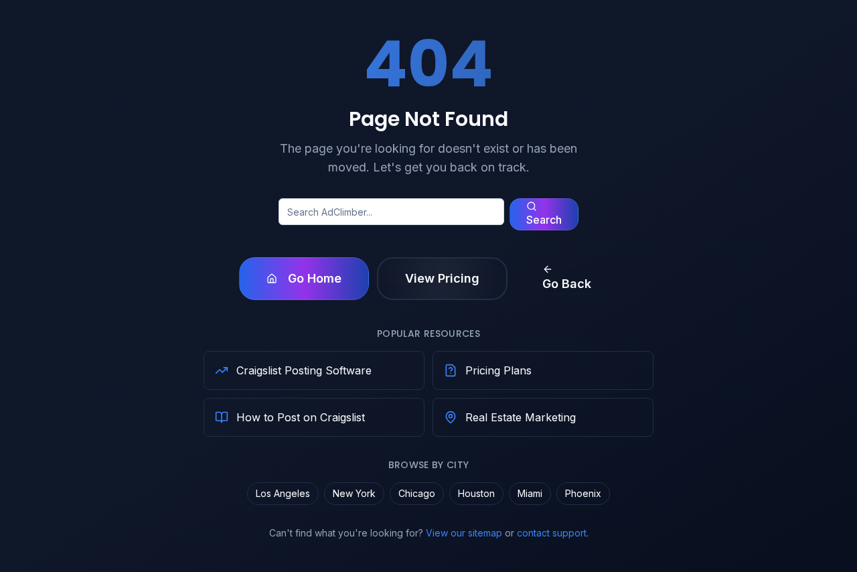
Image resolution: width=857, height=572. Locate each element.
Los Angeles (283, 493)
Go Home (314, 278)
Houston (476, 493)
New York (354, 493)
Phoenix (583, 493)
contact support (552, 533)
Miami (530, 493)
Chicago (416, 493)
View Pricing (442, 278)
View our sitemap (464, 533)
